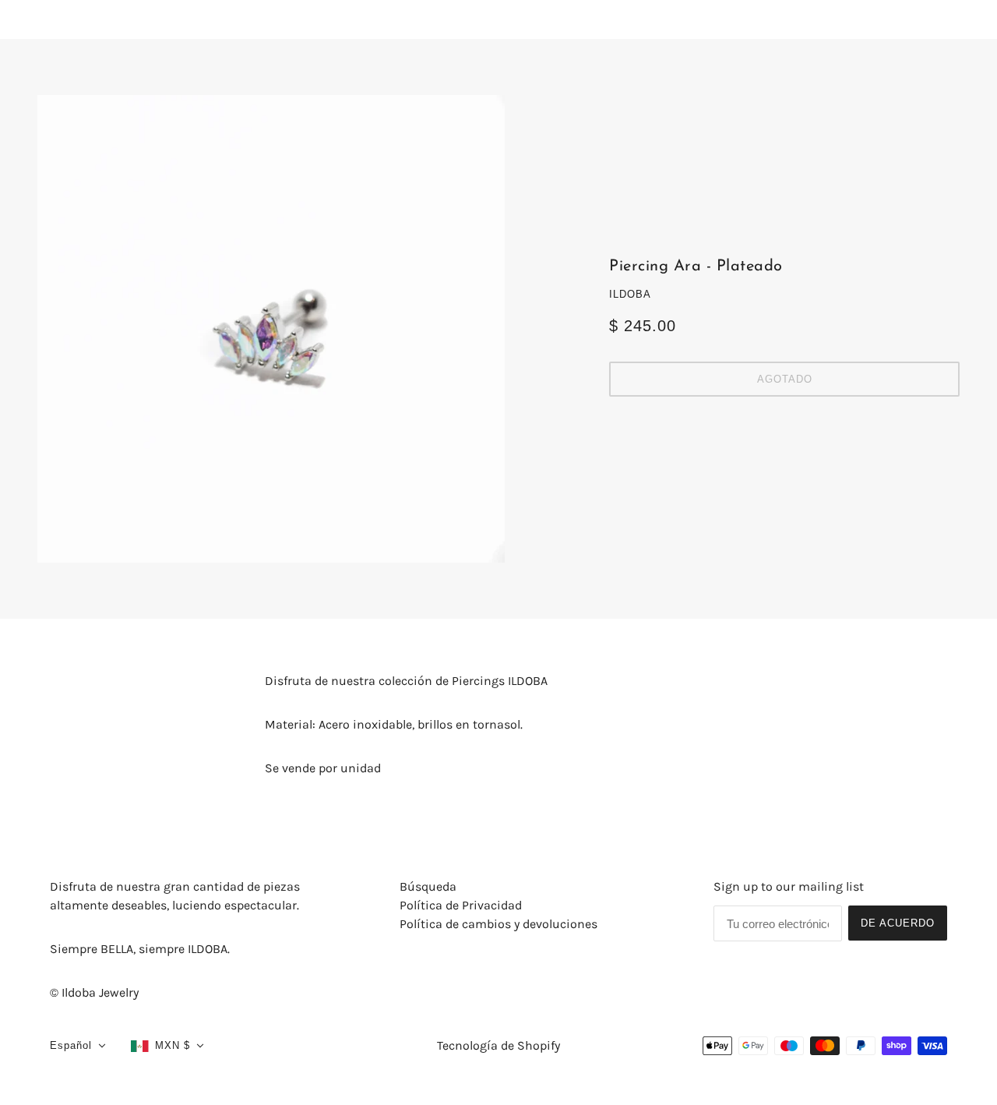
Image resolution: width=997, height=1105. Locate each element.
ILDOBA (630, 294)
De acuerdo (898, 923)
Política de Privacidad (461, 905)
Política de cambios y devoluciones (498, 923)
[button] (78, 1045)
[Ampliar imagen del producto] (271, 329)
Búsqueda (428, 886)
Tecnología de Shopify (498, 1045)
